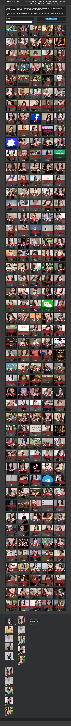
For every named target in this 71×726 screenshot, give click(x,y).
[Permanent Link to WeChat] (47, 305)
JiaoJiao (35, 446)
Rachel (60, 196)
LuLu (23, 471)
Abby (35, 521)
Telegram (47, 484)
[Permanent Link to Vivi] (35, 105)
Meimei (23, 534)
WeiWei (23, 359)
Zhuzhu (60, 134)
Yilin (47, 321)
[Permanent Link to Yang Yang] (11, 555)
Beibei (11, 234)
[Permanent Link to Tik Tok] (35, 468)
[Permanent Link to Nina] (47, 468)
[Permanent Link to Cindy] (23, 105)
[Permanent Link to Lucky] (23, 243)
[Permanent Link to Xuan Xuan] (47, 143)
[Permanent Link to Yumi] (11, 280)
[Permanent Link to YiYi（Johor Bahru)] (35, 568)
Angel (35, 221)
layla (47, 196)
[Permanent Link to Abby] (35, 518)
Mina (35, 34)
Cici (59, 471)
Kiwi (47, 84)
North (35, 57)
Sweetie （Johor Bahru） (23, 59)
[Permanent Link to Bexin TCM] (23, 330)
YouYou (11, 171)
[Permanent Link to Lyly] (47, 218)
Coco (11, 34)
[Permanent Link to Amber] (35, 243)
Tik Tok (35, 471)
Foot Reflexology (41, 1)
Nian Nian (35, 284)
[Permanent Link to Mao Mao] (59, 80)
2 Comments (23, 60)
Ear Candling (60, 1)
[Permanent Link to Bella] (11, 93)
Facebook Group (35, 121)
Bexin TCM (23, 334)
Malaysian (42, 3)
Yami (60, 109)
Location (33, 31)
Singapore (31, 3)
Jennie (60, 271)
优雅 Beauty (60, 234)
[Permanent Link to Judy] (59, 330)
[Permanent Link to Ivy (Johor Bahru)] (35, 505)
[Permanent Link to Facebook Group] (35, 118)
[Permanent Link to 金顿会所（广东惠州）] (47, 93)
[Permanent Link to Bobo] (23, 280)
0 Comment (11, 35)
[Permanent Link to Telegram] (47, 480)
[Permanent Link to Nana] (11, 180)
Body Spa (29, 1)
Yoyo (35, 59)
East (9, 69)
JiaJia (60, 59)
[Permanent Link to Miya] (23, 580)
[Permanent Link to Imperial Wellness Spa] (35, 430)
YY (23, 309)
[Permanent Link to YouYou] (11, 168)
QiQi (47, 334)
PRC (25, 32)
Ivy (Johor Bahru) (35, 509)
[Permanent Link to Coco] (11, 30)
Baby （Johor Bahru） (35, 259)
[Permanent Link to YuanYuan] (47, 255)
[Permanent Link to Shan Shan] (23, 30)
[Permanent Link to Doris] (59, 143)
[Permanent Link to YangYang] (23, 168)
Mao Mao (60, 84)
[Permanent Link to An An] (23, 518)
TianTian (35, 71)
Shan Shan (23, 34)
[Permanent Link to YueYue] (47, 268)
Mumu (60, 184)
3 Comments (35, 35)
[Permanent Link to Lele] (11, 43)
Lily (11, 134)
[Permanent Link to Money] (11, 205)
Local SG (38, 580)
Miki (23, 271)
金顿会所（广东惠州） (48, 96)
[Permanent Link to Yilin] (47, 318)
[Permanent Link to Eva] (11, 193)
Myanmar (39, 3)
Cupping (33, 1)
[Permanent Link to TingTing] (59, 405)
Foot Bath (36, 1)
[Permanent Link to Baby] (59, 505)
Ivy (23, 446)
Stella (11, 384)
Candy (35, 409)
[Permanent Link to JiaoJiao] (35, 443)
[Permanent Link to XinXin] (59, 255)
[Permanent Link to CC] (23, 155)
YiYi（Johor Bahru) (35, 571)
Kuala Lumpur (56, 3)
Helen (23, 184)
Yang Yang (11, 559)
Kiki (35, 184)
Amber (35, 246)
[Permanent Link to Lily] (11, 130)
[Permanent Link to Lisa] (35, 130)
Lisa (35, 134)
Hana (47, 534)
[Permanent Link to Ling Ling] (47, 168)
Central (10, 31)
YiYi (11, 446)
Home (26, 1)
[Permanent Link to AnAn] (11, 580)
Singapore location (49, 3)
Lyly (47, 221)
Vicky (48, 109)
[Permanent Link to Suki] (23, 193)
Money (11, 209)
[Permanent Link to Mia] (35, 293)
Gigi (47, 396)
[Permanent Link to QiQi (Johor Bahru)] (35, 305)
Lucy (11, 259)
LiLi (35, 96)
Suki (23, 196)
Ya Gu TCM (23, 80)
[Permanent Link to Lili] (47, 68)
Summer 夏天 (60, 121)
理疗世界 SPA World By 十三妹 (12, 1)
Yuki (23, 371)
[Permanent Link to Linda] (23, 205)
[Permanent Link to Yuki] (23, 368)
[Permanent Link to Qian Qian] (23, 68)
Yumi (11, 284)
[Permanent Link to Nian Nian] (35, 280)
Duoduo (35, 371)
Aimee (11, 246)
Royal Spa (11, 345)
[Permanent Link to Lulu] (59, 305)
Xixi (11, 84)
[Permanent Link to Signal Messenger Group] (11, 143)
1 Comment (11, 135)
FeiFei (35, 271)
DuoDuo (11, 59)
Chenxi (60, 496)
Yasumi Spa (47, 184)
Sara (35, 546)
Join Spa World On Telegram (52, 18)
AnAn (11, 584)
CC (23, 159)
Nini (35, 46)
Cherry (35, 146)
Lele (11, 46)
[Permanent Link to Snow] (35, 330)
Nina (47, 471)
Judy (60, 334)
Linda (35, 196)
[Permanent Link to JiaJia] (59, 55)
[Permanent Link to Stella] (11, 380)
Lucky (23, 246)
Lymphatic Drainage (54, 1)
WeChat (48, 309)
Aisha (11, 534)
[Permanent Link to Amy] (59, 93)
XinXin (60, 259)
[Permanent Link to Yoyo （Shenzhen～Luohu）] (47, 30)
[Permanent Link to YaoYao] (59, 568)
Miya (23, 584)
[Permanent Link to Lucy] (11, 255)
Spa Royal (23, 509)
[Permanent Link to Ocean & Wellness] (11, 368)
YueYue (48, 271)
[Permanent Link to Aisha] (11, 530)
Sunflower (47, 134)
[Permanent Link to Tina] (47, 343)
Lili (47, 71)
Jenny (60, 246)
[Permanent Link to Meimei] (23, 530)
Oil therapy (49, 1)
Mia (23, 121)
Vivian (35, 159)
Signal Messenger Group (11, 146)
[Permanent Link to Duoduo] (35, 368)
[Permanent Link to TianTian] (11, 118)
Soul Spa (35, 496)
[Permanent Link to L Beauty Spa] (11, 268)
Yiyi (35, 84)
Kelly (47, 359)
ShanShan (47, 296)
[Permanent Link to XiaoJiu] (47, 205)
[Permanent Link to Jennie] (59, 268)
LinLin (11, 296)
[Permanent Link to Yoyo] (35, 55)
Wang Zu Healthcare (48, 381)
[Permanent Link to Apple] (59, 30)
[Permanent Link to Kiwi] (47, 80)
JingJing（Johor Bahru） (47, 371)
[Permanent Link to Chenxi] (59, 493)
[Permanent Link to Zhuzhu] (59, 130)
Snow (48, 59)
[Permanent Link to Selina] (59, 168)
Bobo (23, 284)
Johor (60, 3)
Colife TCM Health (11, 334)
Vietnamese (35, 3)
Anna (23, 46)
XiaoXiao (60, 284)
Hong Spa (23, 546)
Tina (47, 346)
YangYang (23, 171)
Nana (47, 159)
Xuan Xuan (47, 146)
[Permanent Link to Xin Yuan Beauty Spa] (47, 443)
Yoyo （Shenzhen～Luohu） (48, 34)
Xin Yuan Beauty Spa (48, 446)
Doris (60, 146)
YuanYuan (47, 46)
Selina (60, 171)
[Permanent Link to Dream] (11, 418)
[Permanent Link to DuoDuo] (11, 55)
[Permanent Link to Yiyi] (35, 80)
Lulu (60, 309)
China (64, 1)
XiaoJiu (48, 209)
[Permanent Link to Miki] (23, 268)
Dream (23, 146)
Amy (60, 96)
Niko (23, 134)
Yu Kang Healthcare (48, 509)
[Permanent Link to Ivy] (23, 443)
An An (23, 521)
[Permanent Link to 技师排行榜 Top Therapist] (59, 355)
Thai (45, 3)
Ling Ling (47, 171)
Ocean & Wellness (11, 371)
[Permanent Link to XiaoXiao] (59, 280)
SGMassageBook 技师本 (59, 434)
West (37, 70)
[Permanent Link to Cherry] (35, 380)
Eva (11, 196)
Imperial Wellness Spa (35, 434)
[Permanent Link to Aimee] (11, 243)
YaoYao (60, 571)
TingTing (59, 409)
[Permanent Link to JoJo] (59, 443)
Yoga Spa (60, 346)
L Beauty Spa (11, 271)
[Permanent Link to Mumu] (47, 243)
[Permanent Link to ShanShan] (47, 293)
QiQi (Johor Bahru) (35, 309)
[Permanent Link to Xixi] (11, 80)
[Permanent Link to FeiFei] (35, 268)
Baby (60, 221)
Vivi (35, 109)
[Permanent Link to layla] (47, 193)
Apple (60, 34)
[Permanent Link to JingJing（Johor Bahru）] (47, 368)
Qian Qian (23, 71)
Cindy (23, 109)
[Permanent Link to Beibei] (11, 230)
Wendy (11, 509)
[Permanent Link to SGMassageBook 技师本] (59, 430)
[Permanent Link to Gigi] (47, 393)
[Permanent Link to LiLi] (35, 93)
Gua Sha (46, 1)
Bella (11, 96)
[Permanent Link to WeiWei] (23, 355)
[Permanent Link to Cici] (59, 468)
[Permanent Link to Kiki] (35, 180)
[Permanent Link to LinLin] (11, 293)
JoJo (60, 446)
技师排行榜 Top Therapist (60, 359)
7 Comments (35, 210)
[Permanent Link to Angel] (35, 218)
